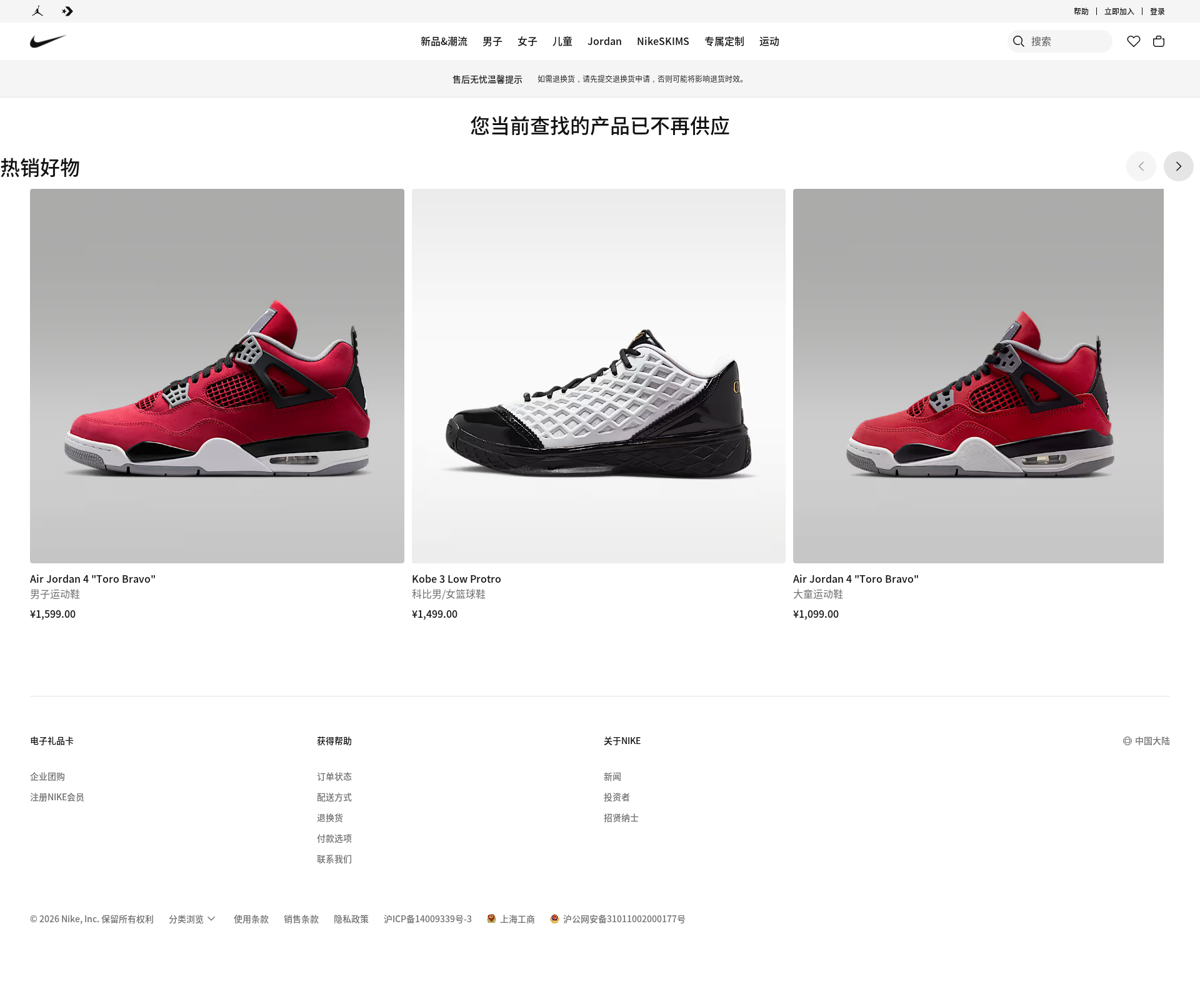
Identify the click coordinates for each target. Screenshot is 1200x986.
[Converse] (67, 11)
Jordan (605, 40)
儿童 (562, 40)
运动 (769, 40)
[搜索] (1019, 41)
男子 (492, 40)
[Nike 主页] (48, 41)
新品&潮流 (444, 40)
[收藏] (1133, 41)
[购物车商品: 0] (1159, 41)
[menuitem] (1092, 11)
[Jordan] (37, 11)
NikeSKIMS (663, 40)
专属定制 (724, 40)
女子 (528, 40)
